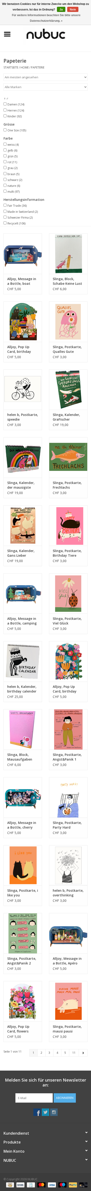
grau (12, 168)
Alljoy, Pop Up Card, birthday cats (19, 349)
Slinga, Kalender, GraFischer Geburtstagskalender (68, 417)
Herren (15, 110)
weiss (13, 145)
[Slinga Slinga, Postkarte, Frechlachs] (68, 457)
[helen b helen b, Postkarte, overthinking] (68, 865)
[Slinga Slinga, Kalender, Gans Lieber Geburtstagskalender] (23, 525)
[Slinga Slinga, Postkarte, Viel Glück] (68, 593)
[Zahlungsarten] (9, 1185)
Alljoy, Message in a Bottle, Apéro (67, 960)
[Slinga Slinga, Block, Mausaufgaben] (23, 729)
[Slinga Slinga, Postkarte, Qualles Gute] (68, 321)
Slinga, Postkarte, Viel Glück (67, 620)
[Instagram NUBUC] (54, 1112)
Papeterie (37, 67)
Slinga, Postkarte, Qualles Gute (67, 349)
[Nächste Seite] (83, 1052)
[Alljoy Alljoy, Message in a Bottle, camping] (23, 593)
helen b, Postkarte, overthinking (68, 892)
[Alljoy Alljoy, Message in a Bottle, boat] (23, 253)
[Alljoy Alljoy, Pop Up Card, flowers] (23, 1001)
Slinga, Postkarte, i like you (22, 892)
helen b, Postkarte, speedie (22, 417)
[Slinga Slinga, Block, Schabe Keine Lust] (68, 253)
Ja (61, 9)
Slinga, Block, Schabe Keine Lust (67, 281)
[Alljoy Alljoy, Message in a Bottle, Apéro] (68, 933)
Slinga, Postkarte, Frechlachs (67, 485)
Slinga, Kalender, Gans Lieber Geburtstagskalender (22, 553)
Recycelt (16, 223)
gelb (12, 150)
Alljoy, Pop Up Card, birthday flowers (65, 689)
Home (25, 67)
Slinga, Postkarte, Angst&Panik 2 (21, 960)
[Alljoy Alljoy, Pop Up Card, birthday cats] (23, 321)
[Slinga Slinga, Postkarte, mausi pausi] (68, 1001)
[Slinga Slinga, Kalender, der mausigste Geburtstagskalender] (23, 457)
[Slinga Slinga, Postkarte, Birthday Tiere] (68, 525)
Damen (15, 104)
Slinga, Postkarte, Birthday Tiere (67, 553)
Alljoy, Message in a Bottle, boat (21, 281)
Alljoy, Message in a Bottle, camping (22, 620)
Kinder (14, 116)
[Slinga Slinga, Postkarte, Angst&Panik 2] (23, 933)
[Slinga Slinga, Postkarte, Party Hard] (68, 797)
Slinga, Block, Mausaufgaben (19, 757)
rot (12, 162)
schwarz (14, 180)
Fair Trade (17, 206)
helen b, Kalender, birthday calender (21, 688)
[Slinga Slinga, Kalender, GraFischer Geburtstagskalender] (68, 389)
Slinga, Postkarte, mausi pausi (67, 1028)
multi (13, 192)
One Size (16, 130)
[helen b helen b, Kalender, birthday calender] (23, 661)
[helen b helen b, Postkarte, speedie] (23, 389)
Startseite (11, 67)
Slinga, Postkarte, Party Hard (67, 825)
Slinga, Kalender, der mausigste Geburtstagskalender (22, 485)
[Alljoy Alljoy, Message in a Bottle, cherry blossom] (23, 797)
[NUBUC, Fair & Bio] (53, 34)
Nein (73, 9)
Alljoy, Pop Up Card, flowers (18, 1028)
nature (13, 186)
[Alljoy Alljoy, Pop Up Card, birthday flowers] (68, 661)
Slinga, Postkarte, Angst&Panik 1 (67, 757)
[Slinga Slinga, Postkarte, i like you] (23, 865)
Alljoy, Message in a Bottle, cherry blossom (21, 825)
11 (74, 1053)
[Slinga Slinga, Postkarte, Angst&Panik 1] (68, 729)
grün (12, 156)
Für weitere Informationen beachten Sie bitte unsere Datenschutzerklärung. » (46, 18)
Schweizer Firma (20, 218)
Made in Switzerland (22, 212)
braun (13, 174)
